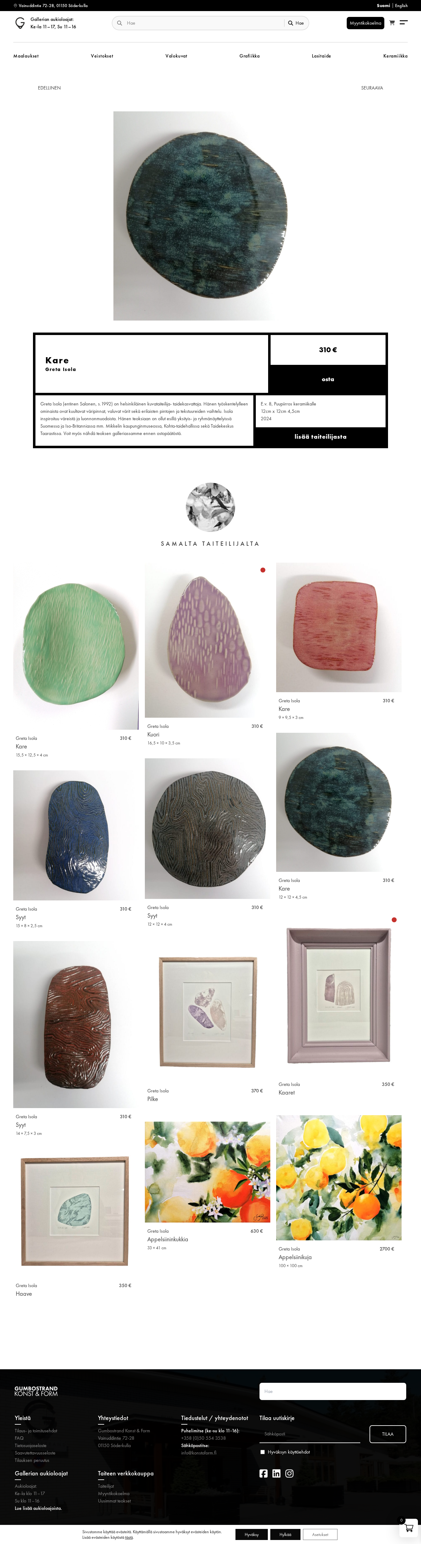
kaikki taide (210, 1338)
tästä (129, 1537)
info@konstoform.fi (198, 1453)
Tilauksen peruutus (32, 1460)
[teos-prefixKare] (208, 216)
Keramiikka (395, 56)
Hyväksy (252, 1534)
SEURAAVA (372, 88)
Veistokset (102, 56)
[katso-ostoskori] (392, 23)
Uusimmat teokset (114, 1501)
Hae (300, 23)
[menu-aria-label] (404, 23)
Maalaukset (26, 56)
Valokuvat (176, 56)
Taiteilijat (106, 1486)
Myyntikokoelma (113, 1493)
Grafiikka (249, 56)
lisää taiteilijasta (321, 437)
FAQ (19, 1438)
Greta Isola (26, 738)
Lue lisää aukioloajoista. (38, 1508)
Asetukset (320, 1534)
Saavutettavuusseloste (35, 1453)
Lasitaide (321, 56)
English (401, 5)
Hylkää (285, 1534)
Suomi (383, 5)
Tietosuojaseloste (31, 1445)
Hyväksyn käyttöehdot (289, 1452)
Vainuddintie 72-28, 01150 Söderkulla (53, 5)
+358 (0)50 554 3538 (203, 1438)
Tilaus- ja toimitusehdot (36, 1430)
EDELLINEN (49, 88)
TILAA (388, 1434)
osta (328, 379)
